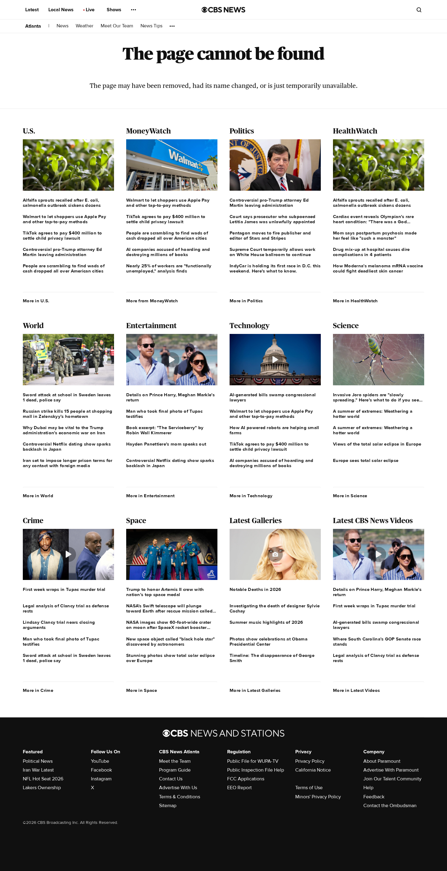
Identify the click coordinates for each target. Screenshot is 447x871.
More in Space (141, 690)
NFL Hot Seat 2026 (43, 778)
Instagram (101, 778)
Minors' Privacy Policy (318, 796)
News (62, 26)
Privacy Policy (309, 761)
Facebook (101, 770)
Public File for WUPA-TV (253, 761)
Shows (115, 9)
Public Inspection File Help (255, 770)
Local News (61, 9)
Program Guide (175, 770)
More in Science (350, 495)
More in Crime (38, 690)
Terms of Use (309, 787)
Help (368, 787)
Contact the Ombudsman (390, 805)
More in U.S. (36, 301)
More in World (38, 495)
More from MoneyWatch (152, 301)
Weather (84, 26)
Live (91, 10)
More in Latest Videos (356, 690)
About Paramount (381, 761)
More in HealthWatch (355, 301)
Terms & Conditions (179, 796)
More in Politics (246, 301)
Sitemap (167, 805)
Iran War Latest (38, 770)
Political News (38, 761)
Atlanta (33, 26)
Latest (32, 9)
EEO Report (239, 787)
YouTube (100, 761)
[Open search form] (419, 9)
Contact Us (170, 778)
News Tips (151, 26)
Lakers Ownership (42, 787)
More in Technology (251, 495)
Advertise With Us (178, 787)
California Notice (313, 770)
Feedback (373, 796)
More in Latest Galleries (255, 690)
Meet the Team (175, 761)
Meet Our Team (117, 26)
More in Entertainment (150, 495)
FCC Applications (245, 778)
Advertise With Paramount (391, 770)
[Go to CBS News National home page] (223, 10)
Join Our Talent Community (392, 778)
